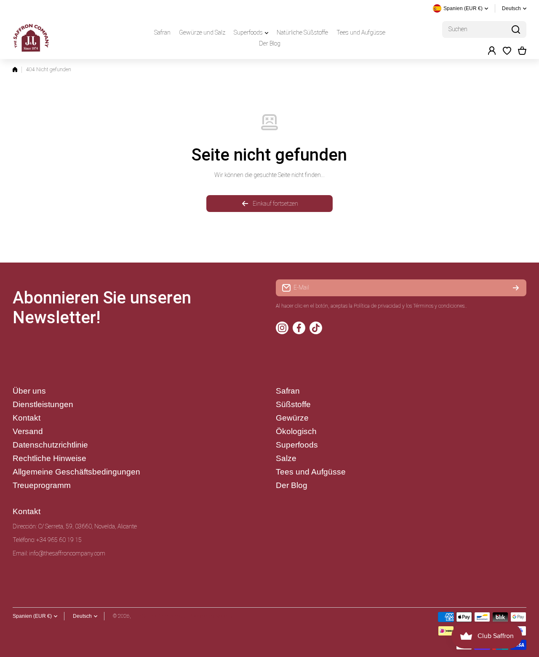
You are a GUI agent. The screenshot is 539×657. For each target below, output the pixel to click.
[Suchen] (515, 29)
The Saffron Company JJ (159, 616)
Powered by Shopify (210, 616)
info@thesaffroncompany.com (67, 553)
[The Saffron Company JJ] (32, 38)
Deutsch (511, 8)
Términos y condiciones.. (440, 306)
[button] (522, 50)
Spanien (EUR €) (32, 616)
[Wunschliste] (507, 50)
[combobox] (484, 29)
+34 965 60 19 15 (59, 539)
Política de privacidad (377, 306)
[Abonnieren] (515, 287)
